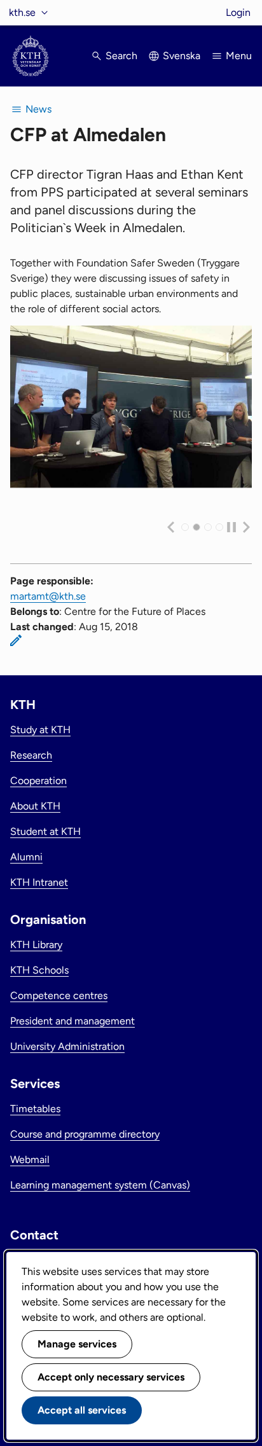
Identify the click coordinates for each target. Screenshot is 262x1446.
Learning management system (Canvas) (100, 1185)
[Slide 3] (219, 527)
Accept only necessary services (111, 1377)
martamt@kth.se (48, 596)
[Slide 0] (185, 527)
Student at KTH (45, 831)
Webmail (30, 1159)
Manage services (77, 1344)
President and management (72, 1021)
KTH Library (36, 945)
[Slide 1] (196, 527)
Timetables (35, 1109)
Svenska (181, 56)
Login (238, 12)
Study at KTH (40, 730)
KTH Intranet (39, 882)
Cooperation (38, 781)
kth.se (22, 12)
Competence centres (58, 995)
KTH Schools (39, 970)
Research (31, 755)
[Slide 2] (208, 527)
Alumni (26, 857)
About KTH (35, 806)
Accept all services (82, 1410)
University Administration (67, 1046)
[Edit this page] (16, 640)
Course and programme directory (85, 1134)
